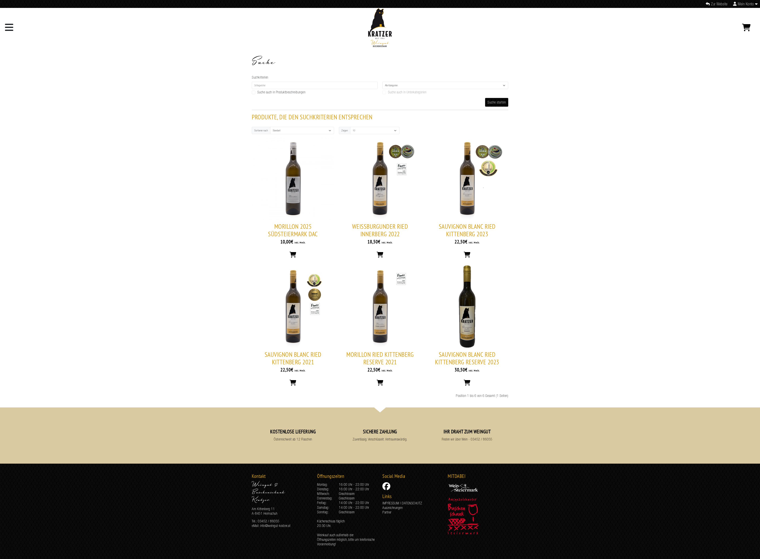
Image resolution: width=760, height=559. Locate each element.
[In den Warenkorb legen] (293, 254)
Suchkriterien (260, 77)
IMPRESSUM (390, 503)
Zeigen (344, 130)
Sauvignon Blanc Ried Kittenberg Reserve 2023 (467, 358)
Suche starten (496, 102)
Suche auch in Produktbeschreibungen (281, 92)
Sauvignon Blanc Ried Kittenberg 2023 (467, 230)
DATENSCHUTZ (412, 503)
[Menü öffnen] (9, 27)
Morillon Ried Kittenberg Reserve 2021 (380, 358)
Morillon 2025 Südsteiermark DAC (293, 230)
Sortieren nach (261, 130)
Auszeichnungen (392, 508)
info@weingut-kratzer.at (275, 526)
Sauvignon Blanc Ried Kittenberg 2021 (293, 358)
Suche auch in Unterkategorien (407, 92)
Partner (386, 512)
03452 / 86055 (481, 439)
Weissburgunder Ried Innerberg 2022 (380, 230)
